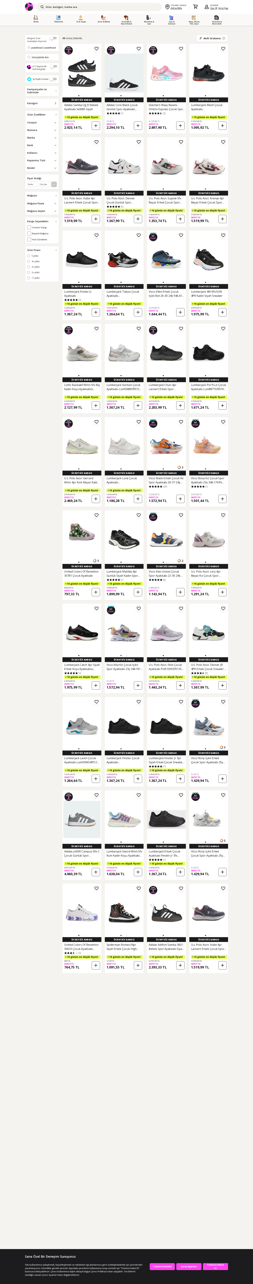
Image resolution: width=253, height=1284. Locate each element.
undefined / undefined (43, 47)
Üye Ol (213, 8)
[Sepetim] (195, 7)
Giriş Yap (223, 8)
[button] (79, 96)
